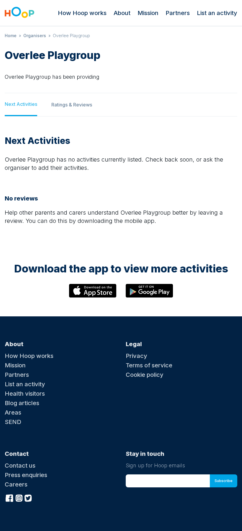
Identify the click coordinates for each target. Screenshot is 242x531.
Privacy (136, 355)
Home (11, 35)
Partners (178, 13)
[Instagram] (19, 497)
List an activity (217, 13)
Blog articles (22, 403)
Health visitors (25, 393)
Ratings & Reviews (71, 105)
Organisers (34, 35)
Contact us (20, 465)
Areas (13, 412)
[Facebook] (9, 497)
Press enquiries (26, 475)
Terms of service (149, 365)
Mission (148, 13)
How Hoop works (82, 13)
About (122, 13)
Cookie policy (144, 374)
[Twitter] (28, 497)
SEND (13, 421)
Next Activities (21, 104)
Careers (16, 484)
